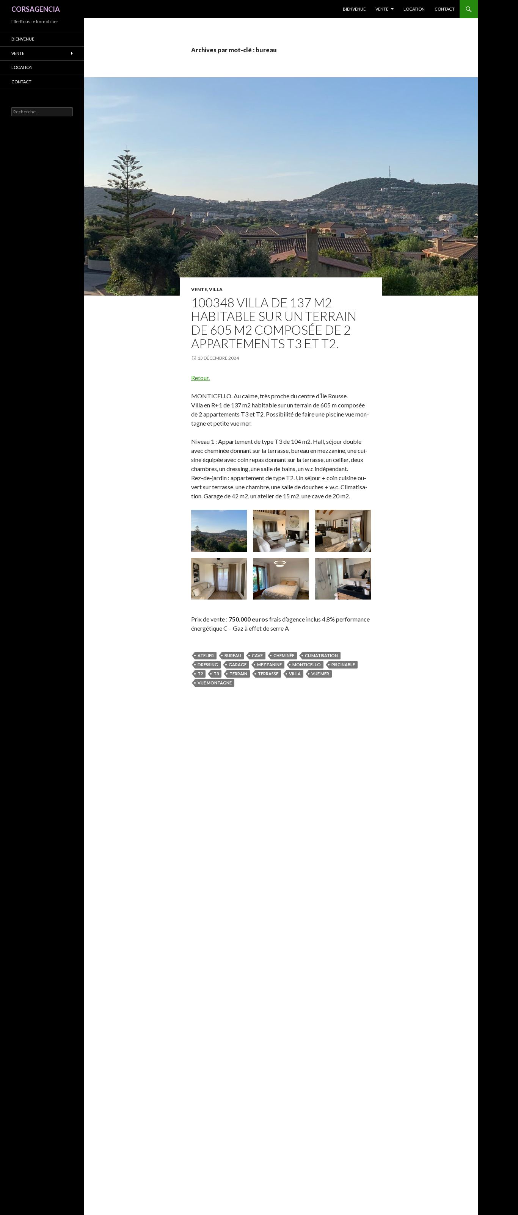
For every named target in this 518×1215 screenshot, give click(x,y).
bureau (232, 655)
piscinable (343, 664)
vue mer (320, 673)
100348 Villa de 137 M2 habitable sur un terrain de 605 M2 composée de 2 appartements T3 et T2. (273, 323)
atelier (206, 655)
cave (257, 655)
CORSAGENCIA (35, 9)
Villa (216, 289)
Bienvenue (354, 8)
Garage (237, 664)
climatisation (321, 655)
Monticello (306, 664)
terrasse (268, 673)
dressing (208, 664)
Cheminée (283, 655)
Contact (445, 8)
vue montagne (215, 682)
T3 (216, 673)
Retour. (200, 377)
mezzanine (269, 664)
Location (414, 8)
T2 (200, 673)
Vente (381, 8)
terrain (238, 673)
